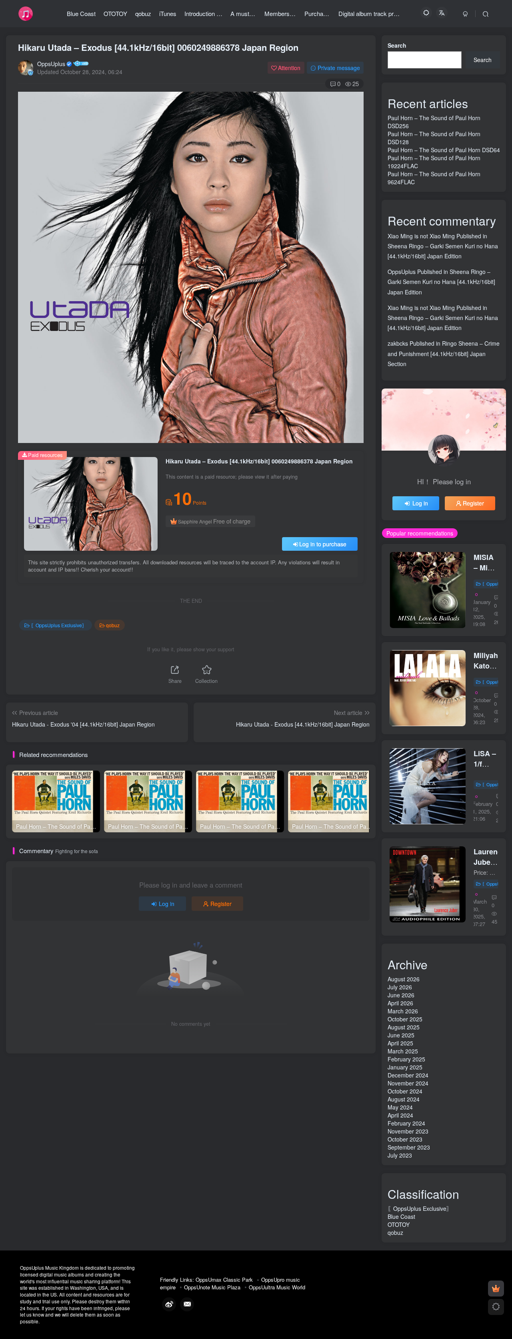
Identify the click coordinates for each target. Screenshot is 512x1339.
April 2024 (400, 1115)
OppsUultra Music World (277, 1287)
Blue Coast (401, 1216)
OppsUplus (51, 64)
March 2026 (403, 1011)
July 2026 (400, 987)
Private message (339, 68)
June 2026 (401, 995)
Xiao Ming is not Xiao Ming (421, 236)
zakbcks (398, 343)
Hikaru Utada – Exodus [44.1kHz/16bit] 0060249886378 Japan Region (158, 47)
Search (397, 45)
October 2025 (405, 1019)
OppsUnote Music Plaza (212, 1287)
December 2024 (408, 1075)
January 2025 (405, 1067)
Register (221, 904)
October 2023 (405, 1139)
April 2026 (400, 1003)
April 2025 (400, 1043)
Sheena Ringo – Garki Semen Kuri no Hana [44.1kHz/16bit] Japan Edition (441, 282)
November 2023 (408, 1131)
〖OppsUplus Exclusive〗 (59, 625)
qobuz (113, 625)
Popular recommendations (419, 533)
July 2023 (400, 1155)
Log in (166, 904)
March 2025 (403, 1051)
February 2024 (406, 1123)
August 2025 (404, 1027)
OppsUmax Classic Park (224, 1279)
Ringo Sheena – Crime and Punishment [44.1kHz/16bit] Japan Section (444, 353)
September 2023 (409, 1147)
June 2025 (401, 1035)
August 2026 (404, 979)
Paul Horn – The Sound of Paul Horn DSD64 (444, 150)
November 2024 (408, 1083)
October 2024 (405, 1091)
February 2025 (406, 1059)
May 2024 (400, 1107)
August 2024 (404, 1099)
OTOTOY (399, 1224)
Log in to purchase (322, 544)
